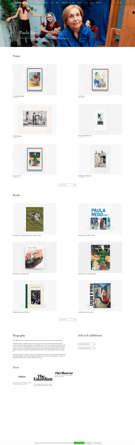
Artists (38, 2)
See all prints (63, 185)
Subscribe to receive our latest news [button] (66, 411)
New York (98, 2)
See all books (63, 319)
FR (118, 2)
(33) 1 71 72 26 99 (87, 430)
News (57, 2)
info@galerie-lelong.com (45, 431)
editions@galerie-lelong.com (67, 431)
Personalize (89, 443)
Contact (86, 2)
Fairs (52, 2)
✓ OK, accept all (79, 443)
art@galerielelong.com (107, 431)
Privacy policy (97, 443)
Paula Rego (16, 97)
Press (92, 2)
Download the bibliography (85, 348)
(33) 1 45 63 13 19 (46, 430)
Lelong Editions (65, 2)
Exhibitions (45, 2)
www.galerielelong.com (115, 431)
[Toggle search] (114, 3)
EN (120, 2)
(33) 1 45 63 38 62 (67, 430)
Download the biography (84, 344)
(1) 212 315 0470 (108, 430)
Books (73, 2)
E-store (79, 2)
